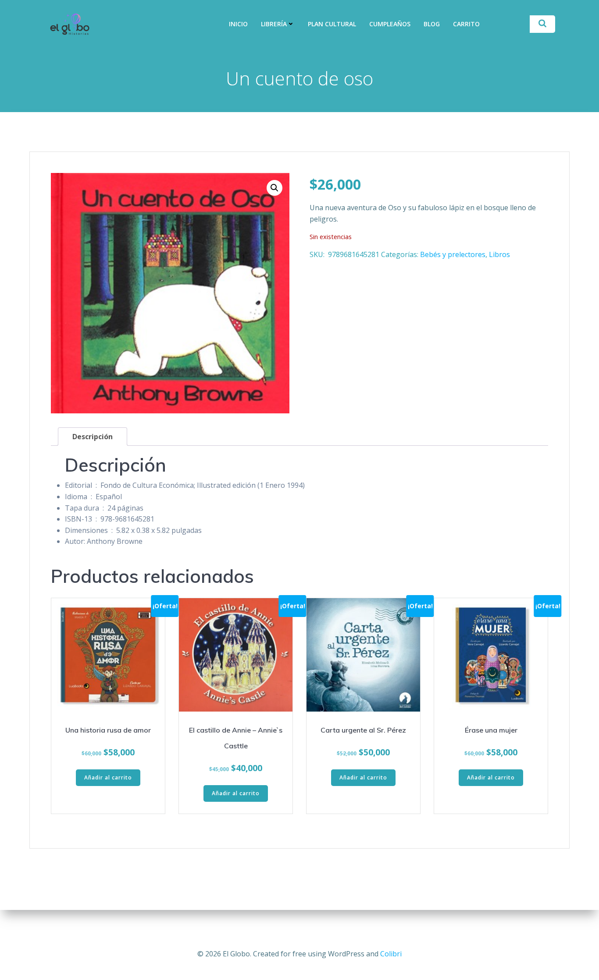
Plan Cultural (332, 24)
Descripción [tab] (92, 436)
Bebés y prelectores (452, 254)
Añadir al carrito (108, 777)
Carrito (466, 24)
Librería (274, 24)
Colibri (391, 954)
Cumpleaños (389, 24)
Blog (432, 24)
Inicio (238, 24)
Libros (499, 254)
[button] (274, 188)
